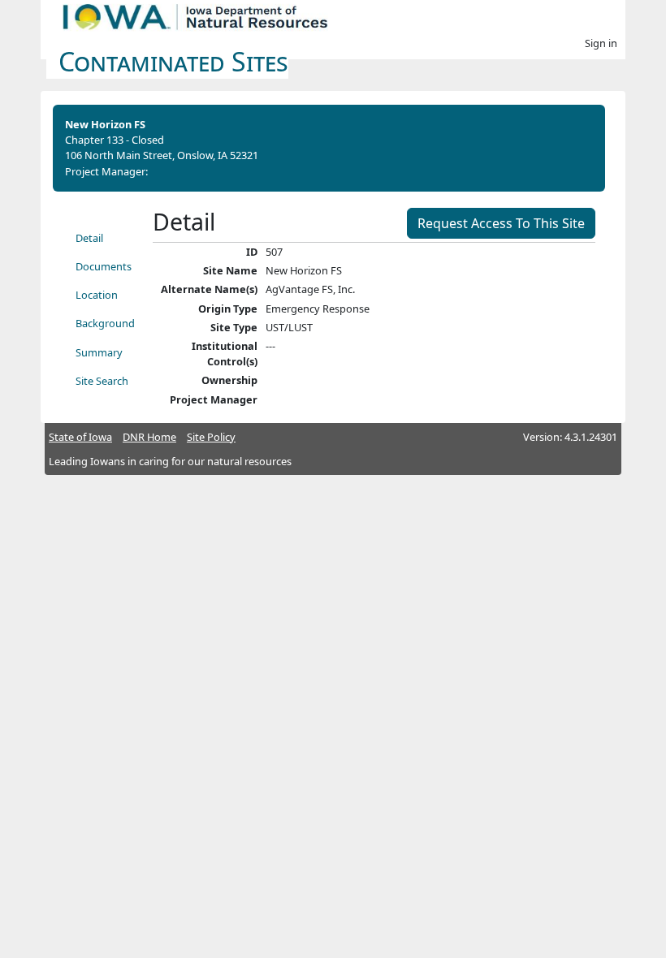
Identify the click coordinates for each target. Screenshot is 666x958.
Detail (89, 238)
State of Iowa (80, 436)
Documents (104, 266)
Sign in (601, 43)
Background (105, 323)
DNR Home (149, 436)
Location (97, 294)
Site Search (102, 380)
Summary (99, 352)
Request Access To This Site (501, 223)
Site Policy (211, 436)
